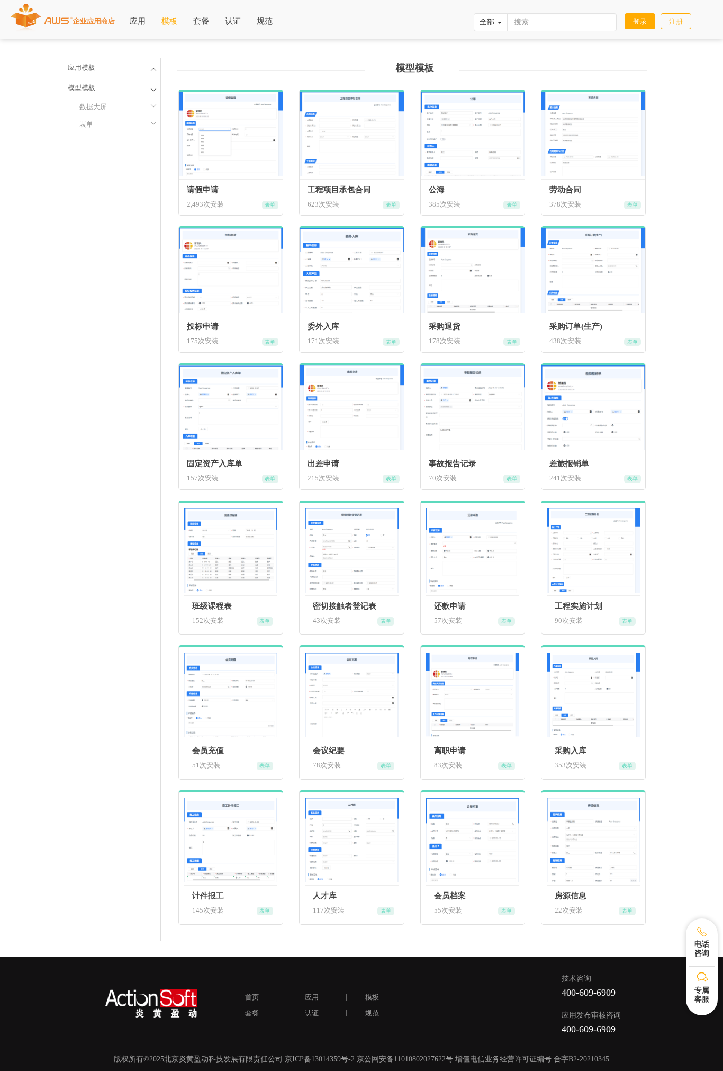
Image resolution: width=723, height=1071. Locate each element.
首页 (252, 997)
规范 (265, 21)
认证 (233, 21)
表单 (118, 124)
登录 (640, 21)
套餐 (201, 21)
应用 (138, 21)
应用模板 (81, 68)
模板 (169, 21)
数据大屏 (118, 106)
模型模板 (81, 88)
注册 (676, 21)
